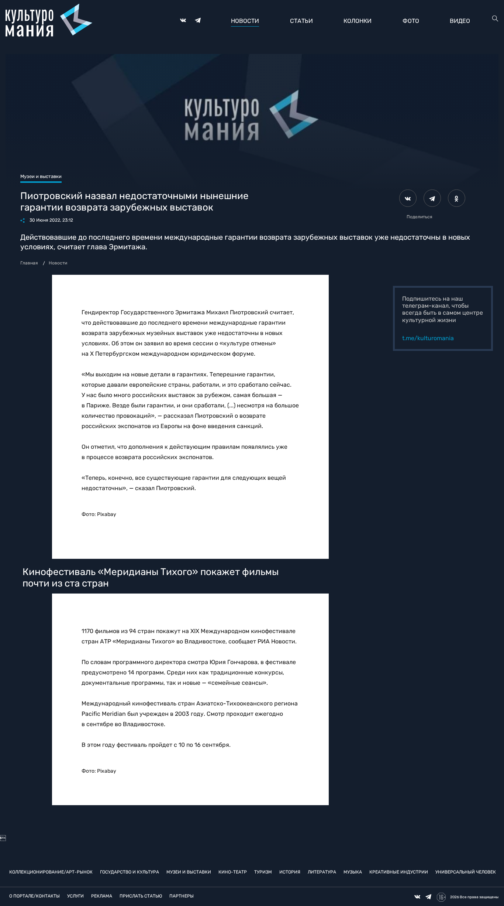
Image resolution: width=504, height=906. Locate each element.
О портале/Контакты (34, 896)
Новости (245, 20)
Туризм (263, 872)
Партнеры (181, 896)
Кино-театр (232, 872)
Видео (460, 20)
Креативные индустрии (398, 872)
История (289, 872)
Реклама (101, 896)
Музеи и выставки (188, 872)
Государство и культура (129, 872)
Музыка (353, 872)
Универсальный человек (465, 872)
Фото (411, 20)
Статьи (301, 20)
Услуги (75, 896)
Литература (322, 872)
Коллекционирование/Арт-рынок (51, 872)
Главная (29, 263)
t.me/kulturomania (428, 338)
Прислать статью (141, 896)
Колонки (358, 20)
